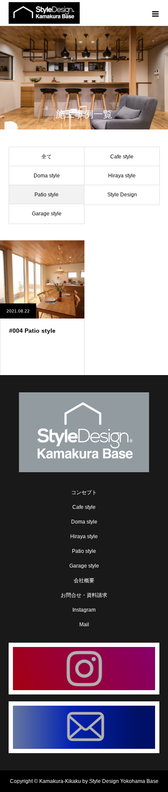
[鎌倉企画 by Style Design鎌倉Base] (84, 432)
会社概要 (84, 580)
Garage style (84, 566)
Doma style (84, 522)
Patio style (84, 551)
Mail (84, 625)
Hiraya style (84, 536)
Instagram (84, 610)
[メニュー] (155, 13)
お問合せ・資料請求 (84, 595)
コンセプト (84, 492)
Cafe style (84, 507)
